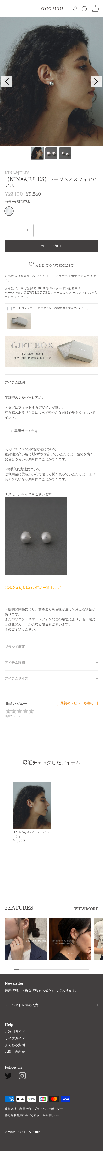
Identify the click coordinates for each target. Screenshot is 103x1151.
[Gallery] (51, 89)
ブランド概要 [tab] (15, 647)
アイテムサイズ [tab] (16, 678)
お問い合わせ (15, 1052)
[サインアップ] (95, 1005)
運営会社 (10, 1109)
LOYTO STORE (28, 1132)
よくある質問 (15, 1045)
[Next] (96, 81)
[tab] (51, 514)
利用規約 (25, 1109)
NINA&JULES (17, 173)
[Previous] (7, 81)
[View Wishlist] (75, 9)
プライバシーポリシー (48, 1109)
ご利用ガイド (15, 1032)
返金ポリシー (51, 1115)
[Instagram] (22, 1075)
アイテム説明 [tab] (15, 382)
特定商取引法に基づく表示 (22, 1115)
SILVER (9, 211)
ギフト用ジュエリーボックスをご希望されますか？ (50, 308)
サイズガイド (15, 1038)
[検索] (84, 10)
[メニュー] (7, 9)
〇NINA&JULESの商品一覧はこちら (34, 587)
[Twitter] (8, 1075)
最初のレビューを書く (77, 703)
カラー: (17, 202)
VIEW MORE (86, 909)
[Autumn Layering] (26, 939)
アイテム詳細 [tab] (15, 662)
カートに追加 (51, 246)
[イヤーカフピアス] (70, 939)
